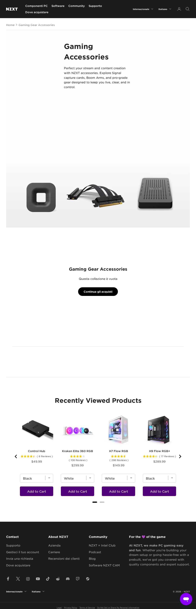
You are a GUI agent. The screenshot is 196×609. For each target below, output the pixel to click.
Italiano (162, 9)
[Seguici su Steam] (88, 579)
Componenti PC (36, 5)
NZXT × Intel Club (102, 545)
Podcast (95, 552)
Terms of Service (87, 607)
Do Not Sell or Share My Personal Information (118, 607)
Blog (92, 558)
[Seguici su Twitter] (18, 579)
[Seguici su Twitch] (78, 579)
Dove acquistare (36, 12)
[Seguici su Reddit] (58, 579)
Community (76, 5)
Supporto (95, 5)
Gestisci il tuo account (22, 552)
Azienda (54, 545)
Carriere (54, 552)
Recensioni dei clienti (64, 558)
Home (10, 25)
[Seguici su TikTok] (48, 579)
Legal (59, 607)
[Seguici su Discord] (68, 579)
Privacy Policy (70, 607)
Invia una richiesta (19, 558)
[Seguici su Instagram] (28, 579)
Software (58, 5)
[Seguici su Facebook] (8, 579)
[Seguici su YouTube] (38, 579)
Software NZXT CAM (104, 565)
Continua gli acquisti (98, 291)
